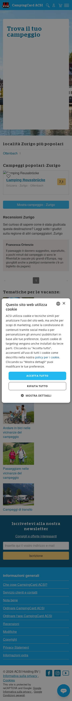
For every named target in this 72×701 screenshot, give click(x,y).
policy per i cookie (47, 357)
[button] (36, 395)
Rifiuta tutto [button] (37, 386)
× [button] (63, 303)
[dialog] (36, 350)
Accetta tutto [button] (37, 376)
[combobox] (58, 304)
